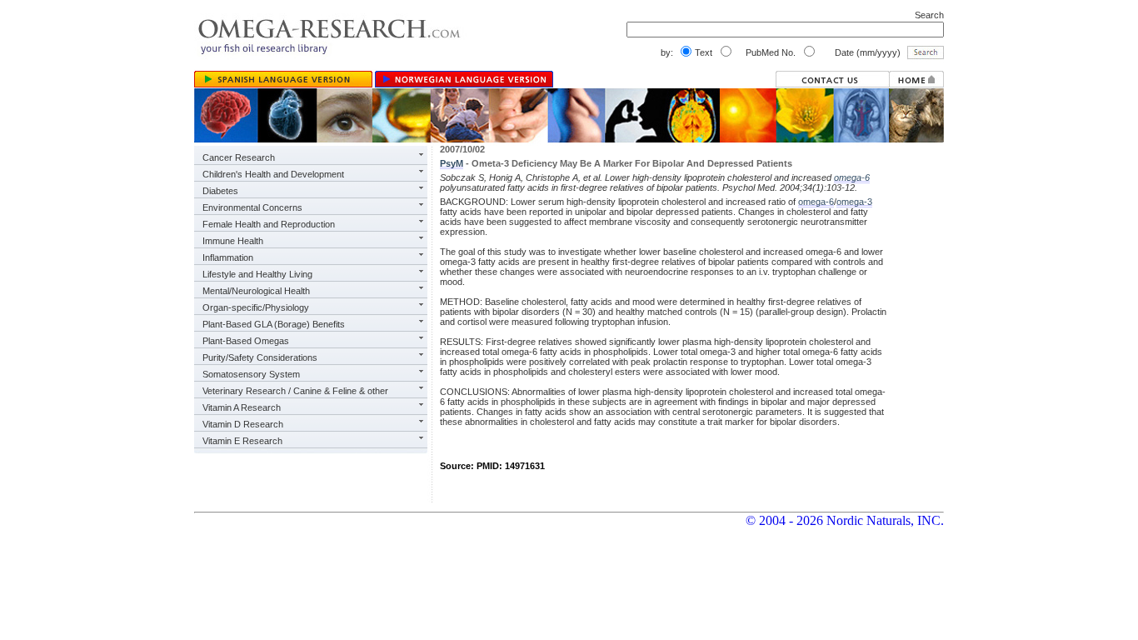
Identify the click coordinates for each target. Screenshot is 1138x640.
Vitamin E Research (242, 441)
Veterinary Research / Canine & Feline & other (295, 391)
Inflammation (227, 257)
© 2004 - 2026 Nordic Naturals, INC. (845, 520)
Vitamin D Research (242, 424)
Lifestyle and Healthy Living (257, 274)
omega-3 (854, 202)
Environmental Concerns (252, 207)
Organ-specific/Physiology (255, 307)
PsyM (451, 163)
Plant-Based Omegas (245, 341)
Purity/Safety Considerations (259, 357)
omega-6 (852, 177)
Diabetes (220, 191)
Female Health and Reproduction (268, 224)
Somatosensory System (251, 374)
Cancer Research (238, 157)
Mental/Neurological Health (256, 291)
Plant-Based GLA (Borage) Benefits (273, 324)
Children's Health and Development (273, 174)
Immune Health (232, 241)
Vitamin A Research (241, 407)
